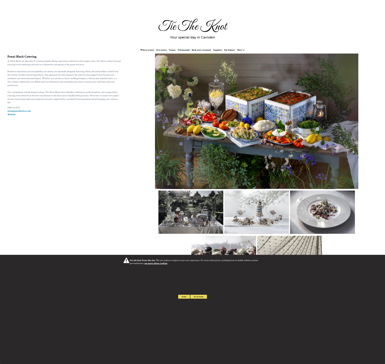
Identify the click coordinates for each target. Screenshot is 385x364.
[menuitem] (147, 50)
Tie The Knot (192, 27)
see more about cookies (155, 263)
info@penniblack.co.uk (19, 110)
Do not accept (198, 297)
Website (11, 114)
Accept (184, 297)
